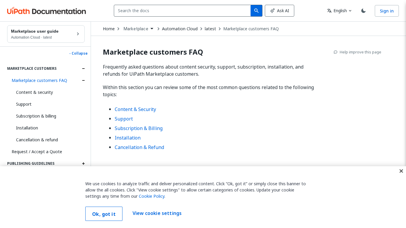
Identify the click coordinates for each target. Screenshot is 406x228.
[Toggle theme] (363, 11)
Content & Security (135, 109)
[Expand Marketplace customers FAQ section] (83, 80)
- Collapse (78, 53)
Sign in (387, 11)
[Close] (401, 171)
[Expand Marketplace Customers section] (83, 68)
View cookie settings (157, 213)
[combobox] (184, 10)
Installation (27, 128)
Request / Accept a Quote (37, 151)
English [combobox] (337, 10)
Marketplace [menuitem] (136, 28)
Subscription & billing (36, 116)
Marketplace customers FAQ (39, 80)
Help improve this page (360, 52)
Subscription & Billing (139, 128)
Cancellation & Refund (139, 147)
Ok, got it (104, 214)
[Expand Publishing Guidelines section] (83, 163)
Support (24, 104)
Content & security (34, 92)
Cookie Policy (151, 196)
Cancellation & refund (37, 140)
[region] (203, 197)
